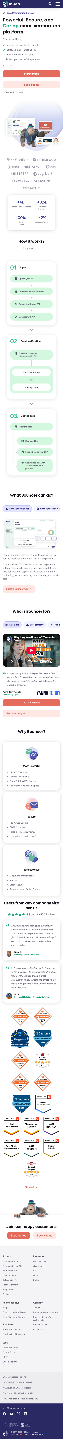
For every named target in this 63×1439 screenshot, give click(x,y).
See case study (14, 713)
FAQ (35, 1270)
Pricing (6, 1294)
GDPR (5, 1357)
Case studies (39, 1266)
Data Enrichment (10, 1285)
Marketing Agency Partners (45, 1312)
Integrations (8, 1289)
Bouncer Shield (10, 1270)
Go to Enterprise (31, 702)
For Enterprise (39, 1261)
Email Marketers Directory (14, 1317)
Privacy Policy (9, 1352)
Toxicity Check (9, 1275)
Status (36, 1280)
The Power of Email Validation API (18, 1393)
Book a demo (31, 84)
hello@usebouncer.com (14, 1408)
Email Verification (10, 1261)
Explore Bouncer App (17, 589)
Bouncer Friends (40, 1324)
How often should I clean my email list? (20, 1399)
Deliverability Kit (10, 1280)
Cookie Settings (10, 1362)
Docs (35, 1275)
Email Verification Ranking (14, 1377)
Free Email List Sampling (14, 1334)
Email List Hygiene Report (14, 1312)
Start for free (31, 73)
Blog (5, 1307)
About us (37, 1307)
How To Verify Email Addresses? (17, 1382)
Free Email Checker (12, 1329)
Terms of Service (10, 1347)
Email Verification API (12, 1266)
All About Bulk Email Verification (17, 1388)
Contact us (38, 1329)
